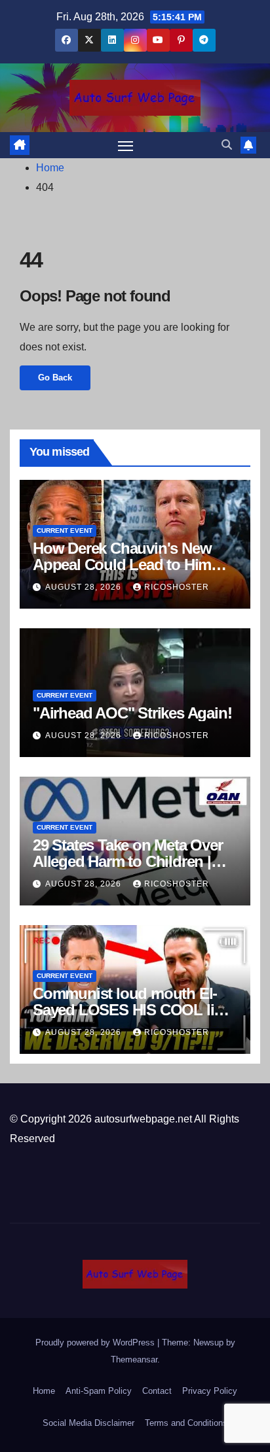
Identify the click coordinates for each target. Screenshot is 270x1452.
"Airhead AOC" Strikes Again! (132, 713)
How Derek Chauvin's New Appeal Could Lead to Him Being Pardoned (122, 564)
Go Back (55, 377)
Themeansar (134, 1359)
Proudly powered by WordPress (96, 1342)
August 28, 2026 (84, 587)
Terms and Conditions (186, 1423)
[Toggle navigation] (125, 145)
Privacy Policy (209, 1391)
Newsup (208, 1342)
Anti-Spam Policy (99, 1391)
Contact (157, 1391)
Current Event (64, 530)
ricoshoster (176, 587)
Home (50, 167)
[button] (227, 144)
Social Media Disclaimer (88, 1423)
